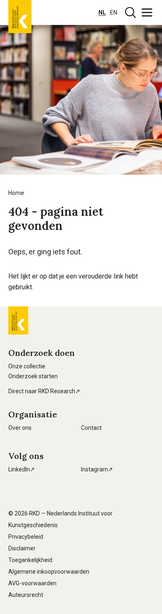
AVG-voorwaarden (32, 583)
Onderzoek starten (33, 376)
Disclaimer (22, 548)
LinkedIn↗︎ (21, 469)
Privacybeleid (25, 536)
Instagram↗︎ (97, 469)
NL (102, 12)
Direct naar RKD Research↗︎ (44, 391)
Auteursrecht (25, 595)
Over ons (20, 427)
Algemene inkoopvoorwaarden (48, 571)
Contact (91, 427)
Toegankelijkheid (30, 560)
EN (113, 12)
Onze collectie (26, 366)
